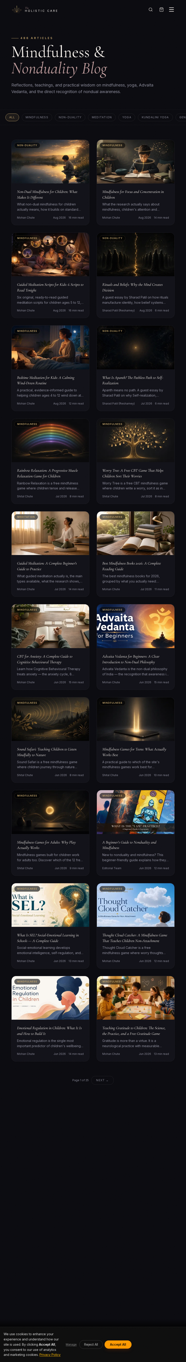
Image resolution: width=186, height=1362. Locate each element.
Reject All (91, 1344)
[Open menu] (171, 9)
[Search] (151, 9)
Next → (102, 1080)
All (12, 117)
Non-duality (70, 117)
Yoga (126, 117)
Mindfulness (37, 117)
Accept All (118, 1344)
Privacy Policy (50, 1355)
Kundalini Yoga (155, 117)
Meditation (102, 117)
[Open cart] (161, 9)
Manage (71, 1344)
